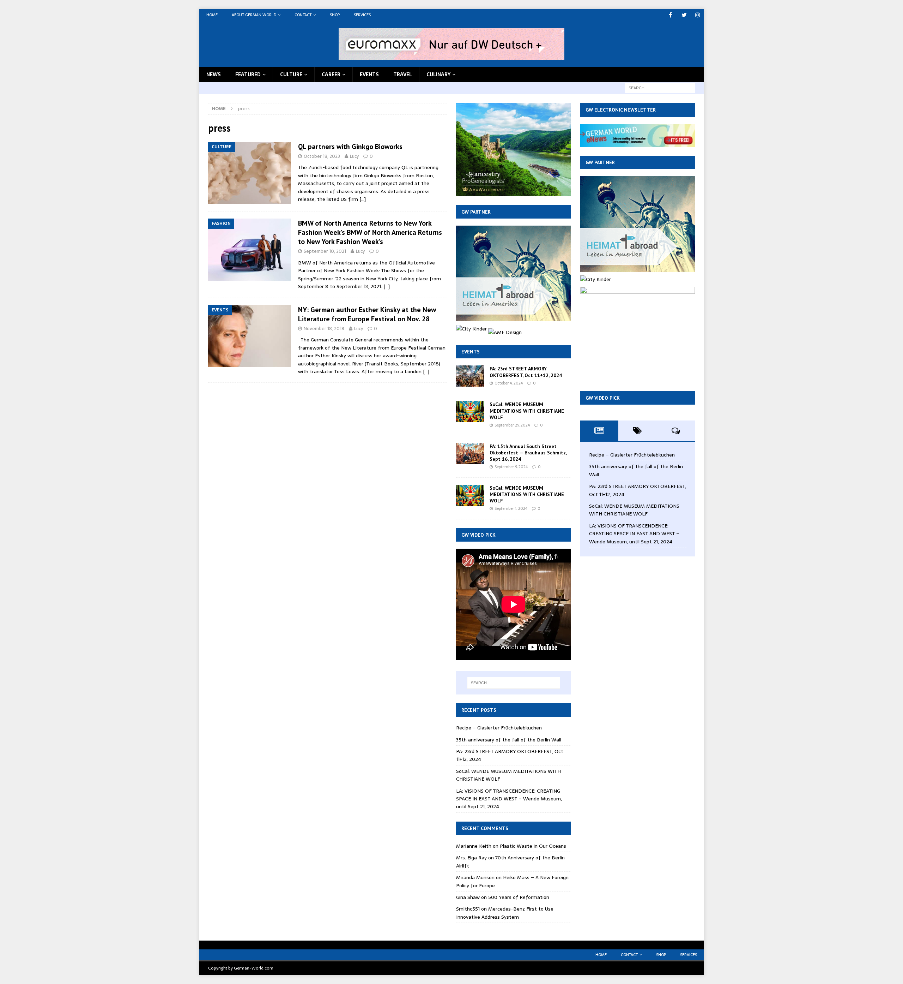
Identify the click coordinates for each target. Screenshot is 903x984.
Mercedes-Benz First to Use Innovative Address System (504, 912)
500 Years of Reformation (518, 897)
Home (212, 15)
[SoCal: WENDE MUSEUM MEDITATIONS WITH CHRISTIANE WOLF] (470, 411)
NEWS (213, 74)
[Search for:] (660, 87)
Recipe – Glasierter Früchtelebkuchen (499, 728)
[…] (362, 199)
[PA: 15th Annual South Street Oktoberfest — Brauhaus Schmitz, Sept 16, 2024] (470, 453)
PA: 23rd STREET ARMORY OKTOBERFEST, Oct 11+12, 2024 (526, 371)
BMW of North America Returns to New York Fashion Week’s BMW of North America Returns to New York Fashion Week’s (370, 232)
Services (362, 15)
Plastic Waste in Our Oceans (533, 846)
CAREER (331, 74)
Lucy (354, 156)
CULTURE (291, 74)
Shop (335, 15)
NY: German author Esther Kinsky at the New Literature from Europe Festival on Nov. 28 (367, 314)
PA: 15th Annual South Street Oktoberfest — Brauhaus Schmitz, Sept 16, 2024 (528, 452)
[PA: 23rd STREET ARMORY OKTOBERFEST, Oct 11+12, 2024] (470, 376)
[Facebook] (670, 15)
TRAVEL (402, 74)
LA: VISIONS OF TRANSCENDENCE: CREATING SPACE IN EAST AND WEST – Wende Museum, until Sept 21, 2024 (509, 799)
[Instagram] (698, 15)
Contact (303, 15)
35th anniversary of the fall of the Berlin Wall (508, 740)
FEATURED (248, 74)
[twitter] (684, 15)
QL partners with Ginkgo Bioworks (350, 146)
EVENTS (369, 74)
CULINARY (438, 74)
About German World (254, 15)
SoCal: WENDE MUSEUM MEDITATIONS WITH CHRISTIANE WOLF (527, 410)
